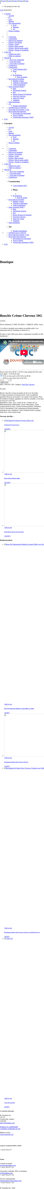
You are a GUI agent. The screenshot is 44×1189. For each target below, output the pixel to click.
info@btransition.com (7, 1123)
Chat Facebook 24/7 (7, 1134)
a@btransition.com (6, 1173)
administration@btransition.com (10, 1181)
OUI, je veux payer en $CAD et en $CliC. (17, 376)
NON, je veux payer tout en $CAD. (15, 378)
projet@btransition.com (8, 1165)
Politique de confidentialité (9, 1127)
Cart (1, 10)
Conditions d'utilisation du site (10, 1129)
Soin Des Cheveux (28, 384)
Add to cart (4, 382)
